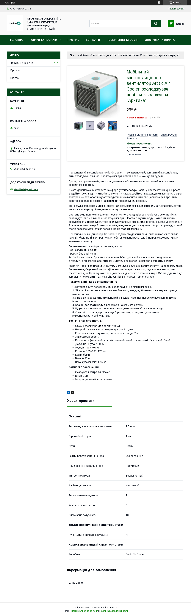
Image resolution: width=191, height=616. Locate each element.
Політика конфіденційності (113, 611)
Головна (16, 39)
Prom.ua (113, 607)
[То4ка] (15, 30)
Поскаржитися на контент (84, 611)
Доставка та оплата (160, 39)
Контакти (93, 39)
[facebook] (68, 393)
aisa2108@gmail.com (26, 189)
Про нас (73, 39)
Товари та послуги (43, 39)
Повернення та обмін (122, 39)
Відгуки (14, 77)
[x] (72, 393)
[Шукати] (156, 23)
